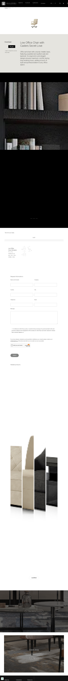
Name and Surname (14, 279)
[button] (34, 237)
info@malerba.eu (14, 341)
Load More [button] (34, 577)
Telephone (12, 299)
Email (35, 299)
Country (12, 289)
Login (12, 46)
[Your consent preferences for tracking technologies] (2, 678)
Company (36, 279)
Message (12, 308)
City (35, 289)
